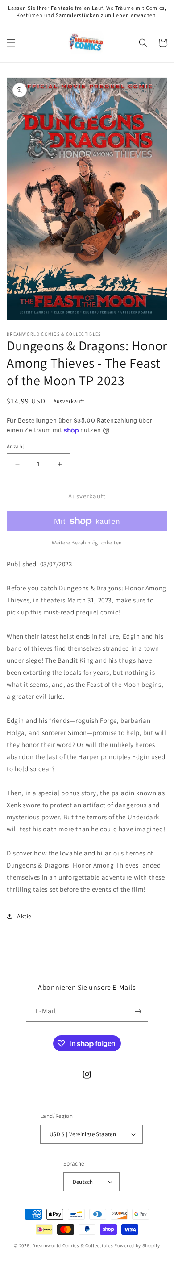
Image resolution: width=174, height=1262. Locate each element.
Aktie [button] (24, 916)
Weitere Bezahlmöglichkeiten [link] (87, 542)
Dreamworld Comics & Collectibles (72, 1245)
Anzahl (15, 446)
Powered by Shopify (137, 1245)
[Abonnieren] (138, 1011)
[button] (11, 43)
